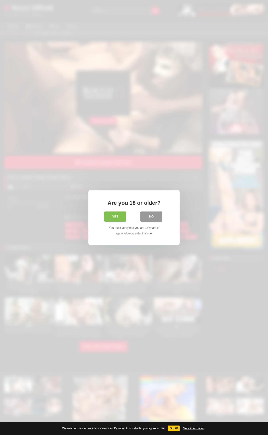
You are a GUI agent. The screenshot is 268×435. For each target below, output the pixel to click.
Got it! (174, 428)
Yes (115, 216)
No (151, 216)
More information (194, 428)
